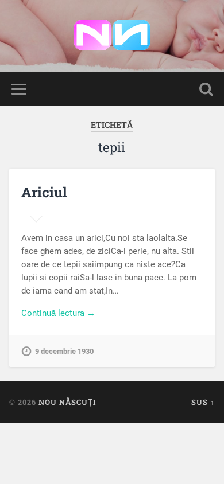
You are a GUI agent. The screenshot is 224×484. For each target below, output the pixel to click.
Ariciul (44, 192)
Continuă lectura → (58, 313)
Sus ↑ (203, 402)
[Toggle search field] (206, 89)
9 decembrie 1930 (64, 351)
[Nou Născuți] (112, 36)
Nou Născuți (67, 402)
